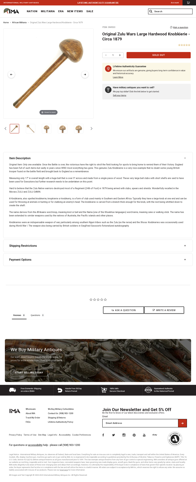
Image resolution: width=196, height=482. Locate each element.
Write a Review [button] (166, 310)
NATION (32, 11)
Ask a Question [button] (125, 310)
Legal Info (52, 435)
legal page (64, 470)
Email (105, 416)
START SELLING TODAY (29, 372)
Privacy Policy (15, 435)
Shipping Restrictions (23, 245)
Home (6, 22)
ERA (61, 11)
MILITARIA (48, 11)
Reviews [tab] (17, 315)
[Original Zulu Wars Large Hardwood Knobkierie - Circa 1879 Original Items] (14, 128)
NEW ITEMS (75, 11)
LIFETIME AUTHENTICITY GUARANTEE (98, 3)
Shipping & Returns (57, 418)
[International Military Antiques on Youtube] (145, 435)
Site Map (42, 435)
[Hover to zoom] (48, 73)
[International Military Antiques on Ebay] (155, 435)
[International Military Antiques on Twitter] (113, 435)
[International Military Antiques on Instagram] (124, 435)
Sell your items (119, 95)
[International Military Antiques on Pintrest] (134, 435)
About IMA (30, 413)
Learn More (118, 77)
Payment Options (20, 259)
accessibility (35, 444)
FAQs (28, 422)
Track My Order (33, 418)
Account (175, 3)
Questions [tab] (35, 315)
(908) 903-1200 (71, 444)
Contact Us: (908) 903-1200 (60, 413)
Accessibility (65, 435)
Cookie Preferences (81, 435)
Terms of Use (30, 435)
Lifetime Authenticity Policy (60, 422)
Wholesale (31, 409)
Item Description (20, 158)
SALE (89, 11)
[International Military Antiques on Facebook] (103, 435)
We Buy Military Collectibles (61, 409)
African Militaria (19, 22)
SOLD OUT (158, 55)
